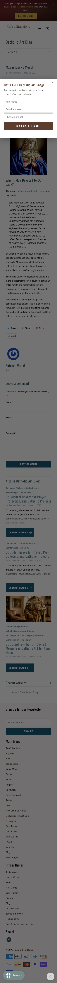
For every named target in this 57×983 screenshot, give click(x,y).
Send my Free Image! (28, 126)
